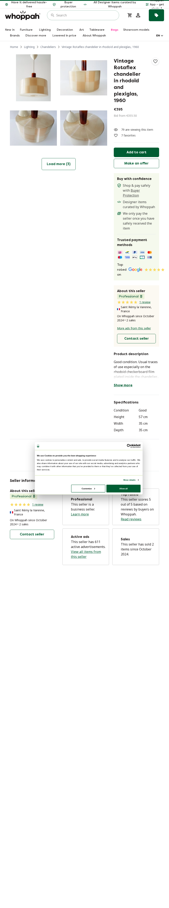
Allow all (123, 488)
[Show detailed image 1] (33, 77)
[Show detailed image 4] (83, 128)
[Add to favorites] (155, 61)
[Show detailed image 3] (33, 128)
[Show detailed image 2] (83, 77)
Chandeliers (48, 47)
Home (14, 47)
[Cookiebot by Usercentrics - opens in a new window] (129, 446)
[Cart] (130, 15)
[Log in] (138, 15)
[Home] (22, 15)
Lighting (29, 47)
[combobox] (86, 15)
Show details (129, 480)
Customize (87, 488)
